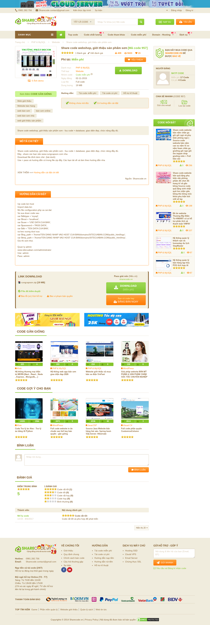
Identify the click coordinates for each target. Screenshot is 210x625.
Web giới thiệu (24, 101)
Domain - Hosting (161, 34)
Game (34, 609)
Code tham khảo (116, 34)
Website (80, 71)
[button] (126, 287)
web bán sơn (23, 111)
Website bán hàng (26, 106)
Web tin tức (101, 609)
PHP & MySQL (83, 67)
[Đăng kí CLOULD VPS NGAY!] (105, 4)
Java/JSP (92, 425)
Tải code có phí (109, 93)
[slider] (67, 53)
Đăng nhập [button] (176, 10)
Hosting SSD (131, 550)
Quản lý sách (86, 609)
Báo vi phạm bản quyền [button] (61, 296)
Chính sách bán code (74, 558)
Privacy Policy (91, 619)
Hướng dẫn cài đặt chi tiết (46, 172)
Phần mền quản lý (49, 609)
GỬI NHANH (166, 562)
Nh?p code (23, 516)
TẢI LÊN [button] (187, 22)
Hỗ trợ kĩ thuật (130, 93)
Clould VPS (130, 554)
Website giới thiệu (69, 609)
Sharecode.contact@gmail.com (54, 10)
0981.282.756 (25, 10)
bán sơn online (43, 111)
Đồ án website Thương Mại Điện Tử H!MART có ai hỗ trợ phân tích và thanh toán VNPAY (182, 218)
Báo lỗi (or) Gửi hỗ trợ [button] (31, 296)
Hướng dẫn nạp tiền (104, 558)
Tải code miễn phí (87, 93)
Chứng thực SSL (133, 561)
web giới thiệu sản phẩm (29, 120)
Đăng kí (189, 10)
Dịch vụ (184, 34)
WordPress (128, 368)
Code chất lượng (93, 34)
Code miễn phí (138, 34)
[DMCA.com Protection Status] (147, 619)
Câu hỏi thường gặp (73, 561)
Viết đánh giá (96, 53)
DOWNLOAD (129, 70)
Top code (73, 34)
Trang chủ (20, 42)
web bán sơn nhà (25, 115)
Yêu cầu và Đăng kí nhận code (171, 568)
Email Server (131, 558)
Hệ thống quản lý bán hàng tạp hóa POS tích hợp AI (181, 262)
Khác (19, 368)
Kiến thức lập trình (82, 10)
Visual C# (127, 425)
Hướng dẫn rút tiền (103, 561)
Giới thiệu (68, 550)
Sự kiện (98, 10)
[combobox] (83, 21)
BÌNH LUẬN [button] (140, 470)
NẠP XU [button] (166, 22)
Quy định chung (71, 554)
